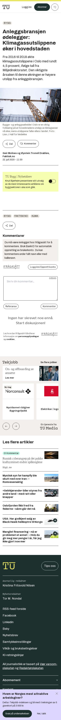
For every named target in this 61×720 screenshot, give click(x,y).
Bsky (6, 628)
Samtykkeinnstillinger (17, 641)
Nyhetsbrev (10, 635)
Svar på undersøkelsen (17, 713)
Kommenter (30, 143)
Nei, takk (41, 713)
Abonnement (11, 680)
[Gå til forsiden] (6, 7)
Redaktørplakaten (31, 668)
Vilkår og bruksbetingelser (20, 648)
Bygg (7, 23)
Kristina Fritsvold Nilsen (19, 585)
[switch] (52, 181)
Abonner (42, 7)
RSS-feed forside (14, 608)
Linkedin (8, 622)
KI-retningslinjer (13, 655)
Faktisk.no (21, 216)
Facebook (9, 615)
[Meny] (54, 7)
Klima (35, 216)
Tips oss (50, 566)
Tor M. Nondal (12, 598)
